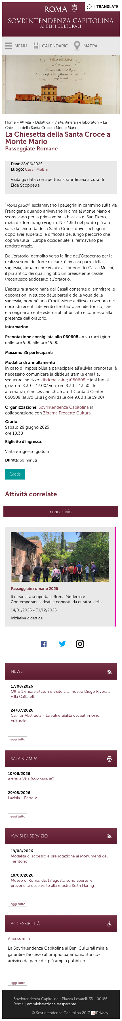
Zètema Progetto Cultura (67, 413)
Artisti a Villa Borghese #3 (31, 779)
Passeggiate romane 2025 (34, 588)
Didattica (42, 122)
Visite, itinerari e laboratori (76, 122)
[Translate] (101, 5)
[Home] (61, 22)
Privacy (102, 1013)
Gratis (15, 474)
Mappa (90, 46)
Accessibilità (19, 938)
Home (10, 122)
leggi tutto (17, 739)
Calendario (55, 46)
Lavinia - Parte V (22, 798)
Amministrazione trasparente (51, 1004)
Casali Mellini (36, 169)
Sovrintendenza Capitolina (64, 407)
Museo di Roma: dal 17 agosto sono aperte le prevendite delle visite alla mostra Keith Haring (52, 883)
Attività (25, 122)
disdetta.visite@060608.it (65, 379)
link (112, 620)
